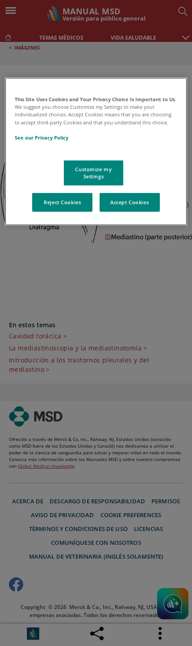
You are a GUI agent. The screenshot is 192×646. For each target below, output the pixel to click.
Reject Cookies (62, 202)
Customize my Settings (93, 173)
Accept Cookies (129, 202)
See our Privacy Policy (41, 137)
